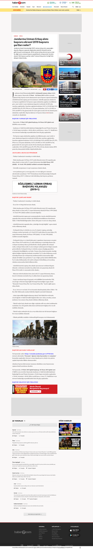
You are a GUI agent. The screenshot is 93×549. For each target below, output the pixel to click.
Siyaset (28, 6)
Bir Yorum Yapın (35, 425)
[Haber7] (18, 2)
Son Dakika (15, 6)
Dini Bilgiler (54, 533)
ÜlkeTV (46, 545)
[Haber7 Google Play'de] (74, 535)
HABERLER (16, 36)
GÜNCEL (21, 36)
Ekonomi (39, 6)
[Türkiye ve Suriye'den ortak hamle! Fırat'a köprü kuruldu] (70, 443)
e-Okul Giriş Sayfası (56, 529)
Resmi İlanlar (64, 6)
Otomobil (56, 6)
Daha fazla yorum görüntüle (34, 514)
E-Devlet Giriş (55, 534)
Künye (40, 534)
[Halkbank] (47, 7)
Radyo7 (30, 545)
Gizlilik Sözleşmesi (43, 531)
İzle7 (56, 545)
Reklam (40, 536)
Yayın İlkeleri (42, 533)
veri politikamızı (61, 547)
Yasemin (69, 545)
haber (48, 113)
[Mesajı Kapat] (80, 547)
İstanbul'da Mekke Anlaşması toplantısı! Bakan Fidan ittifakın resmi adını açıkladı (47, 10)
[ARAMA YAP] (72, 7)
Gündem (22, 6)
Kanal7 (22, 545)
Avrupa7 (38, 545)
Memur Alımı (55, 531)
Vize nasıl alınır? (55, 536)
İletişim (40, 538)
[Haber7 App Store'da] (74, 530)
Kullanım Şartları (43, 529)
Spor (33, 6)
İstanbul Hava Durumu (57, 538)
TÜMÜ (78, 10)
